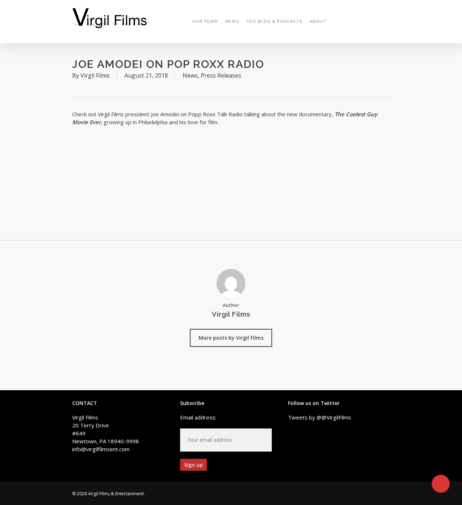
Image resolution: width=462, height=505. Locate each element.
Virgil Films (95, 75)
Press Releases (221, 75)
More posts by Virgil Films (231, 337)
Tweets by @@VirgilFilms (319, 417)
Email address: (198, 417)
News (190, 75)
